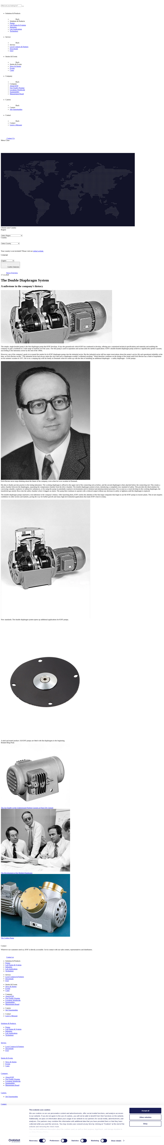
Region (3, 230)
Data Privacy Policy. (41, 1132)
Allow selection (145, 1117)
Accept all (145, 1111)
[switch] (64, 1140)
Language (4, 255)
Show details (116, 1141)
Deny (145, 1124)
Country (4, 238)
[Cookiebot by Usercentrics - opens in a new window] (14, 1140)
